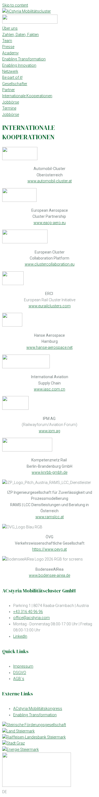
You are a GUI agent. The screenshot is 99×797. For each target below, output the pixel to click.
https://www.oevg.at (49, 549)
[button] (49, 792)
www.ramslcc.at (49, 517)
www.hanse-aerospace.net (49, 347)
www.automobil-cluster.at (50, 181)
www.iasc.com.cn (49, 389)
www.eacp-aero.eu (50, 223)
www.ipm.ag (49, 431)
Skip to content (15, 5)
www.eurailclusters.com (50, 306)
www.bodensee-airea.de (49, 575)
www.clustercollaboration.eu (50, 264)
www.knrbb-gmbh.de (49, 472)
